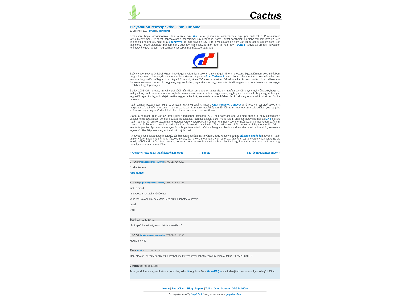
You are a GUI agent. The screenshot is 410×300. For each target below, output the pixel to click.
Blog (190, 288)
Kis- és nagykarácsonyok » (263, 152)
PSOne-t (240, 44)
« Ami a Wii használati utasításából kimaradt (156, 152)
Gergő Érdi (196, 294)
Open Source (222, 288)
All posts (205, 152)
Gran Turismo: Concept (226, 104)
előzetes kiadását (250, 135)
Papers (199, 288)
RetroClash (178, 288)
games (151, 31)
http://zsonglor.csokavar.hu (152, 162)
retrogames (137, 172)
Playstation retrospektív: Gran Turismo (165, 27)
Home (166, 288)
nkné (139, 251)
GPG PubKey (240, 288)
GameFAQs (214, 271)
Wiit (195, 36)
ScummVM (175, 42)
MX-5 (268, 118)
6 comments (163, 31)
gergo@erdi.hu (233, 294)
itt (188, 271)
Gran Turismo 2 (214, 76)
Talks (208, 288)
